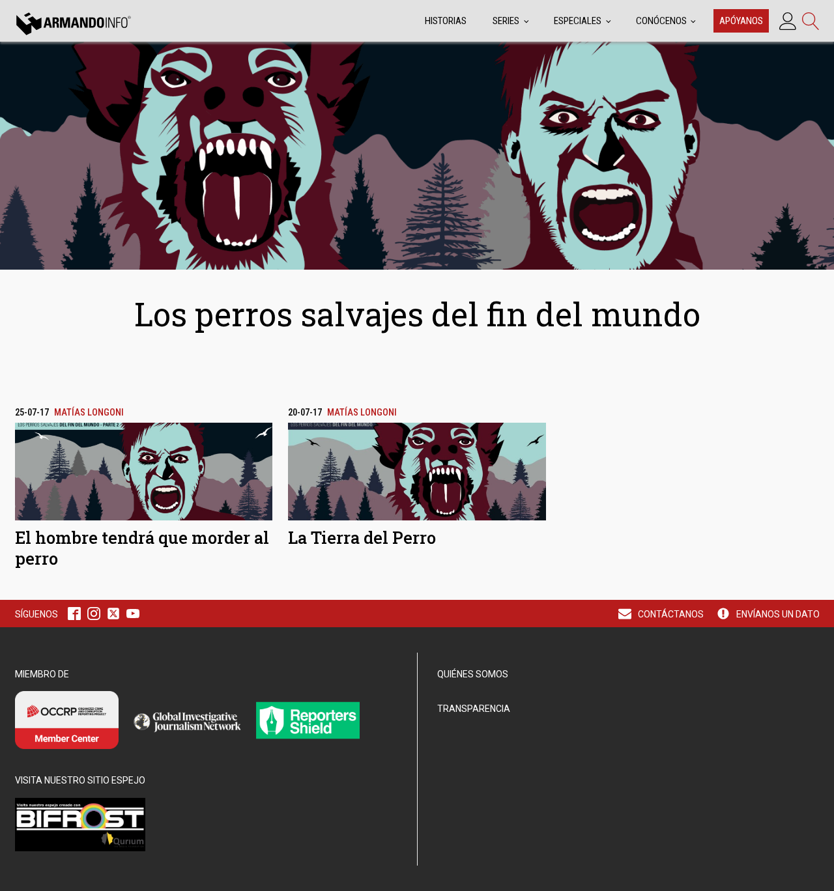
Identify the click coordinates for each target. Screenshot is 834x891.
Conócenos (661, 21)
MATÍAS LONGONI (89, 412)
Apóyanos (741, 21)
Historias (446, 21)
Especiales (577, 21)
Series (506, 21)
